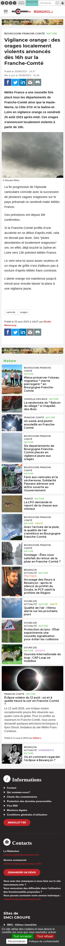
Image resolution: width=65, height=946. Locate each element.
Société (40, 650)
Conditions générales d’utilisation (27, 814)
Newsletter (17, 822)
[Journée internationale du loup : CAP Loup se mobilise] (12, 652)
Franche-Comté (34, 417)
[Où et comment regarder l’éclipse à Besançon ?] (12, 751)
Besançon (30, 570)
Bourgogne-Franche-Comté (24, 33)
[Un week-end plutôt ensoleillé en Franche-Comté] (12, 422)
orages (24, 312)
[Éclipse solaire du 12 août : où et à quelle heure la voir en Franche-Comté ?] (32, 678)
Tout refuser (45, 936)
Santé (39, 523)
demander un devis (22, 872)
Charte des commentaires (22, 796)
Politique (30, 576)
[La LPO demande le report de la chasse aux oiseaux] (12, 503)
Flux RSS (12, 805)
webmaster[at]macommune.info (22, 899)
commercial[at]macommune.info (22, 863)
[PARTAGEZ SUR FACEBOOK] (7, 82)
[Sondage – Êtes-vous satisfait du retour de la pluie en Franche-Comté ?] (12, 549)
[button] (57, 3)
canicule (10, 312)
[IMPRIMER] (37, 82)
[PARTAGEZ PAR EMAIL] (30, 82)
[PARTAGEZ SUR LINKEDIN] (22, 82)
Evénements (46, 750)
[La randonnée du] (12, 403)
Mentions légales (17, 810)
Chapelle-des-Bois (35, 399)
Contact (11, 787)
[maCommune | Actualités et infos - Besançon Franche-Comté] (21, 11)
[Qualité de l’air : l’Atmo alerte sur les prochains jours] (12, 605)
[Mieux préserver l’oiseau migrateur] (12, 372)
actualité (30, 573)
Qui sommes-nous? (18, 792)
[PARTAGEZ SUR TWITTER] (15, 82)
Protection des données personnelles (29, 801)
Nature (51, 33)
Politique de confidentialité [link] (44, 941)
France (28, 498)
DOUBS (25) (30, 601)
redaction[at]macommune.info (21, 854)
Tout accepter (22, 936)
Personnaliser (16, 941)
